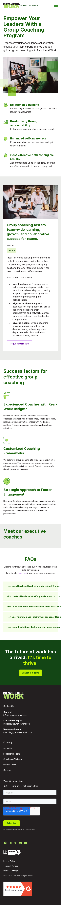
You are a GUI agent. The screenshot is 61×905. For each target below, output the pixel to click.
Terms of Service (10, 866)
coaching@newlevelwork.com (17, 732)
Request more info (19, 343)
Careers (7, 770)
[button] (56, 5)
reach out (22, 573)
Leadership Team (11, 754)
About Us (7, 748)
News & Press (9, 764)
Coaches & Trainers (12, 759)
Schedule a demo (30, 673)
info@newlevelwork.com (15, 715)
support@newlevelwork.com (16, 724)
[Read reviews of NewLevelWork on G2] (17, 888)
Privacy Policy (30, 829)
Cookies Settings (10, 871)
